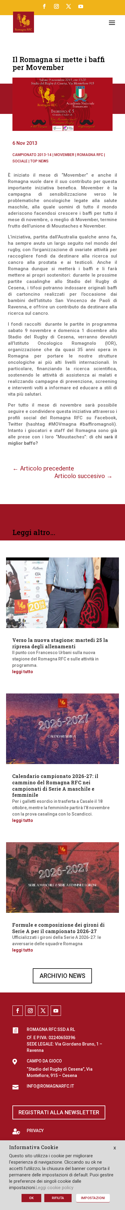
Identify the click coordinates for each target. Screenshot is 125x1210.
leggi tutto (22, 671)
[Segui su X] (68, 6)
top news (39, 161)
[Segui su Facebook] (44, 6)
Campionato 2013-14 (32, 155)
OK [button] (31, 1198)
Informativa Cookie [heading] (33, 1147)
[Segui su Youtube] (81, 6)
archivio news (62, 975)
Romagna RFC (90, 155)
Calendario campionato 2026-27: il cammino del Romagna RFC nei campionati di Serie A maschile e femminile (55, 785)
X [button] (114, 1148)
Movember (64, 155)
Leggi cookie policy (54, 1187)
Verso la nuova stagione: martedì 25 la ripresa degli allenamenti (60, 643)
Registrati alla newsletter (59, 1112)
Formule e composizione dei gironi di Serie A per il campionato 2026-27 (58, 928)
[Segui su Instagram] (56, 6)
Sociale (20, 161)
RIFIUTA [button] (58, 1198)
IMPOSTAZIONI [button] (93, 1198)
